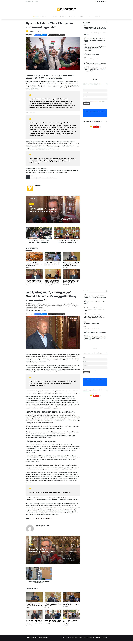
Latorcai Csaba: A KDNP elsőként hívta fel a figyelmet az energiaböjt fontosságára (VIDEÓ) (71, 281)
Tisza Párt (54, 178)
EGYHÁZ (54, 16)
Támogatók (104, 637)
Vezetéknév (85, 92)
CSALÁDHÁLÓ (62, 16)
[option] (53, 209)
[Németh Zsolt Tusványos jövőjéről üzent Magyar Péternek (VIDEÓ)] (53, 256)
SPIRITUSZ (90, 16)
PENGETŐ (69, 16)
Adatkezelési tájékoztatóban (95, 101)
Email (84, 88)
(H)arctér (31, 204)
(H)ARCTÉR (35, 16)
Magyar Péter (43, 178)
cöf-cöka (38, 178)
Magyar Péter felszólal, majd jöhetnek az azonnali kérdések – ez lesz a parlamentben (34, 264)
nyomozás (49, 178)
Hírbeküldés (80, 637)
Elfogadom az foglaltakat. (95, 101)
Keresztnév (85, 96)
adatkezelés (33, 178)
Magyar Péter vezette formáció (46, 83)
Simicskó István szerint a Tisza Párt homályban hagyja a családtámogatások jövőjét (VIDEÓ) (71, 264)
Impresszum (74, 637)
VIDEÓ (96, 16)
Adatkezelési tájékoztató (89, 637)
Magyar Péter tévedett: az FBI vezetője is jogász (42, 210)
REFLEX (42, 16)
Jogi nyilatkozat (98, 637)
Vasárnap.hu (30, 31)
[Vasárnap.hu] (66, 9)
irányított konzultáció (42, 85)
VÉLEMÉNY (48, 16)
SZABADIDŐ (83, 16)
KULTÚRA (76, 16)
